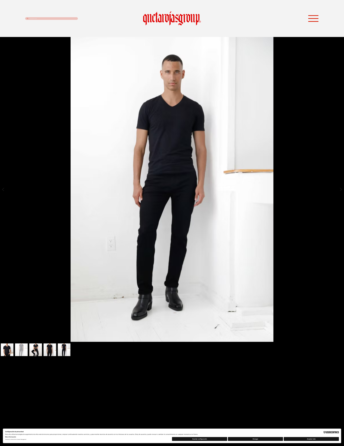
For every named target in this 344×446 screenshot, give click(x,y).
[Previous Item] (3, 252)
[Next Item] (341, 252)
